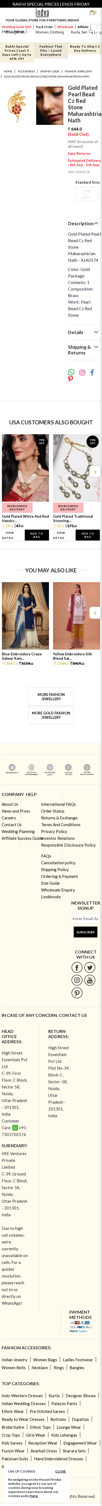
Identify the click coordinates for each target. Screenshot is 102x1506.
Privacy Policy (54, 831)
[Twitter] (89, 967)
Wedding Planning (18, 831)
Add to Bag (36, 535)
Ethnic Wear (13, 1411)
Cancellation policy (58, 862)
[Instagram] (77, 980)
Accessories (26, 71)
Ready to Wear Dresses (23, 1419)
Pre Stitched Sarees (47, 1411)
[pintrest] (77, 992)
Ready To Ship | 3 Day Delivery (85, 48)
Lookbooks (51, 896)
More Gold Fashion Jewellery (51, 715)
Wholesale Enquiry (58, 889)
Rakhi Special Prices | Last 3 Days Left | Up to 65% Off (17, 52)
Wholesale (65, 27)
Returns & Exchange (59, 817)
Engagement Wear (80, 1442)
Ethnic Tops (40, 1427)
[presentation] (7, 471)
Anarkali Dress (43, 1450)
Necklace (40, 1367)
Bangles (77, 1367)
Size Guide (50, 883)
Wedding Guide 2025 (16, 27)
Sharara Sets (74, 1450)
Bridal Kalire (13, 1427)
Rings (59, 1367)
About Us (10, 804)
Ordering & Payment (59, 876)
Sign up (19, 31)
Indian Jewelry (14, 1359)
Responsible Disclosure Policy (68, 845)
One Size (86, 194)
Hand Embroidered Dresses (58, 1458)
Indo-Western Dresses (22, 1395)
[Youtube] (89, 980)
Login (6, 31)
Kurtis (54, 1395)
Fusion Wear (13, 1450)
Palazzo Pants (64, 1403)
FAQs (46, 855)
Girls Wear (35, 1435)
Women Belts (14, 1367)
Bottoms (58, 1419)
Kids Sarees (12, 1442)
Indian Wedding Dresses (24, 1403)
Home (8, 71)
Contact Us (12, 824)
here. (34, 1496)
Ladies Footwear (78, 1359)
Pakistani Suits (15, 1458)
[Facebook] (77, 967)
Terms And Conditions (61, 824)
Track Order (44, 27)
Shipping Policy (55, 869)
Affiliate (83, 27)
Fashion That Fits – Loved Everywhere (51, 50)
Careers (9, 817)
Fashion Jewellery (78, 71)
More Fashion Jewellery (51, 696)
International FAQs (58, 804)
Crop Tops (11, 1435)
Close (60, 1471)
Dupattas (80, 1419)
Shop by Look (49, 71)
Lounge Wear (69, 1427)
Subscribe (85, 932)
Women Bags (45, 1359)
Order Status (52, 810)
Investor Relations (58, 838)
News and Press (16, 810)
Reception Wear (43, 1442)
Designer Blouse (81, 1395)
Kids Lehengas (64, 1435)
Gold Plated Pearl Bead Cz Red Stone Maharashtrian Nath (46, 76)
